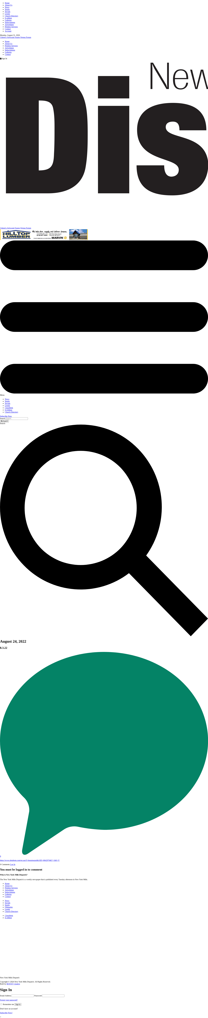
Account (8, 31)
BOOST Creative (13, 984)
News (7, 7)
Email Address (5, 996)
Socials (7, 12)
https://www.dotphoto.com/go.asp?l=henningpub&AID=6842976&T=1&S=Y (30, 860)
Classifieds (9, 408)
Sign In (17, 1004)
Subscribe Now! (6, 1013)
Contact (8, 29)
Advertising (9, 25)
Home (7, 3)
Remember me (8, 1004)
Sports (7, 9)
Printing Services (11, 27)
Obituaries (9, 907)
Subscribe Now (6, 416)
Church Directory (11, 16)
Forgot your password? (9, 1000)
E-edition (8, 18)
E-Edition (8, 410)
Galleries (8, 20)
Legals (7, 14)
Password (38, 996)
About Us (8, 5)
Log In (12, 864)
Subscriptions (10, 22)
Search (2, 418)
